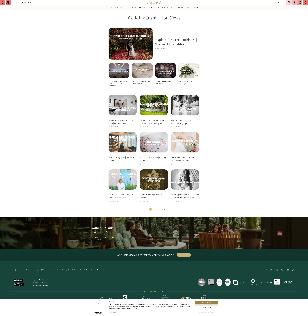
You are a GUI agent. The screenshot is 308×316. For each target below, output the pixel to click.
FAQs (15, 270)
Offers (173, 7)
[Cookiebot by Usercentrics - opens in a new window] (98, 313)
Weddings (133, 7)
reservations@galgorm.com (40, 285)
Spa (116, 7)
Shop (188, 7)
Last (163, 209)
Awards (45, 270)
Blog (21, 270)
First (144, 209)
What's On (164, 7)
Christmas (142, 7)
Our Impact (65, 270)
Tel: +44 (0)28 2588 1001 (40, 282)
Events (151, 7)
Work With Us (55, 270)
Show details (112, 312)
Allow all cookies (206, 302)
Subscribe (28, 2)
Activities (180, 7)
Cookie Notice (84, 270)
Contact (28, 270)
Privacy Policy (95, 270)
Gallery (36, 270)
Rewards (196, 7)
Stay (111, 7)
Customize (206, 307)
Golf (157, 7)
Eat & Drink (124, 7)
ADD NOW (184, 255)
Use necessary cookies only (206, 312)
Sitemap (105, 270)
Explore (74, 270)
